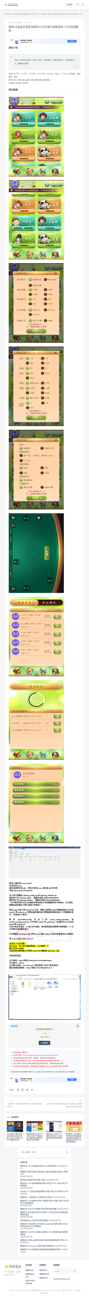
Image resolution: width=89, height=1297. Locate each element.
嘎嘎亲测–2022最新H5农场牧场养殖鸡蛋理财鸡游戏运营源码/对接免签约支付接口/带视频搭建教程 (73, 1138)
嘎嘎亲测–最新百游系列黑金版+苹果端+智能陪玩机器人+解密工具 (44, 1173)
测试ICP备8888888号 (64, 1290)
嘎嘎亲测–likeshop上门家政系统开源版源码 (37, 1246)
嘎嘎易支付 (43, 1270)
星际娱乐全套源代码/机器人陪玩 (32, 1180)
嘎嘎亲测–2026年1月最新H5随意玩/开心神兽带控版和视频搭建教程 (44, 1233)
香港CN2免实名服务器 (30, 1282)
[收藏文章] (18, 1090)
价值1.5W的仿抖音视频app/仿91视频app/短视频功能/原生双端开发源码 (64, 1105)
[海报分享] (32, 1090)
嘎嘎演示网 (43, 1278)
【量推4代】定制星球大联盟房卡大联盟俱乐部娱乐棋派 (24, 1105)
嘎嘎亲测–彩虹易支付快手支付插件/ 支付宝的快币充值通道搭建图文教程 (44, 1214)
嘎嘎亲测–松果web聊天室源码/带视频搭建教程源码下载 (42, 1240)
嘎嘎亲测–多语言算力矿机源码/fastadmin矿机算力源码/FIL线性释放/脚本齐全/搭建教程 (43, 1225)
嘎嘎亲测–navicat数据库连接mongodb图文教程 (38, 1166)
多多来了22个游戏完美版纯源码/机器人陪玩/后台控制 (41, 1191)
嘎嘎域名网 (29, 1270)
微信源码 (44, 14)
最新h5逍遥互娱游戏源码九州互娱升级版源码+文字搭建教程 (56, 1072)
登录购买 (45, 1043)
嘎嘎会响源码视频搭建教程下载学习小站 (25, 14)
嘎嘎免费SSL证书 (30, 1275)
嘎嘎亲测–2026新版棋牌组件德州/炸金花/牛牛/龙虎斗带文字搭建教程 (44, 1185)
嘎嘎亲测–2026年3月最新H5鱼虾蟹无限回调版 (38, 1209)
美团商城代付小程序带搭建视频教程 (34, 1220)
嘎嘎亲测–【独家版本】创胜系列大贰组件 (36, 1197)
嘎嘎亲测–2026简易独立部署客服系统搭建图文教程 (40, 1249)
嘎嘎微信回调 (44, 1274)
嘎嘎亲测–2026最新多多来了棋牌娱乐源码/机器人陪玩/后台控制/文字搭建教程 (44, 1202)
